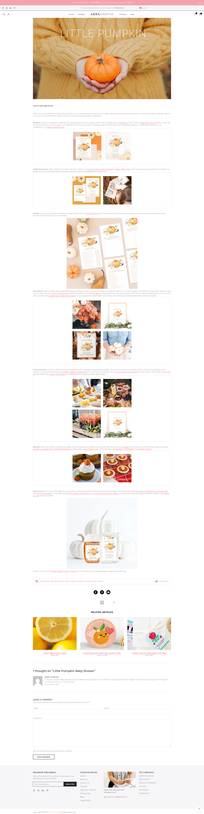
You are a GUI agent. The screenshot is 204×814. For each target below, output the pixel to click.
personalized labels (44, 493)
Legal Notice (85, 800)
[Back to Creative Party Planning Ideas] (102, 602)
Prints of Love (119, 8)
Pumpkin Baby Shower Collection (63, 571)
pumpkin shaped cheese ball (73, 372)
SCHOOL (143, 786)
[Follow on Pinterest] (14, 8)
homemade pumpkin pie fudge (105, 493)
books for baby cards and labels (100, 169)
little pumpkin (70, 581)
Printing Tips (85, 793)
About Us (84, 779)
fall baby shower (57, 581)
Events (71, 14)
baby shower (45, 581)
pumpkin (80, 581)
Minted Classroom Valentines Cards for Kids (102, 653)
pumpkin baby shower (94, 581)
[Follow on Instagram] (7, 8)
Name (36, 708)
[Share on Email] (108, 592)
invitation (123, 123)
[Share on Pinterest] (102, 592)
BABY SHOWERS (146, 776)
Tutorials (83, 786)
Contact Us (84, 783)
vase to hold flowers (60, 293)
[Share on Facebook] (96, 592)
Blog (82, 797)
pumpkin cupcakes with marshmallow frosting (51, 449)
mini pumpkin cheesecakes (123, 449)
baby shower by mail (148, 123)
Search (83, 776)
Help (132, 14)
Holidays (81, 14)
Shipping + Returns (88, 790)
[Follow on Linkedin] (11, 8)
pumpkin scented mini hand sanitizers (152, 491)
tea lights (96, 293)
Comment (37, 718)
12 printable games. (92, 213)
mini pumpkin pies (90, 449)
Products (122, 14)
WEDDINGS (144, 793)
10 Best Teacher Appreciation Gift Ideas (149, 653)
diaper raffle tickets (123, 169)
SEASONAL (144, 790)
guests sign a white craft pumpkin (62, 296)
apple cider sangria (57, 374)
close (4, 2)
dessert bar (127, 447)
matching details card (55, 127)
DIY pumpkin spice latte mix (80, 493)
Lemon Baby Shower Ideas (54, 653)
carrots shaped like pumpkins (127, 372)
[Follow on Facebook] (3, 8)
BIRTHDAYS (144, 779)
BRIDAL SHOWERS (147, 783)
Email (106, 708)
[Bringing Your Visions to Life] (114, 602)
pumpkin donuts (144, 449)
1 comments (164, 581)
